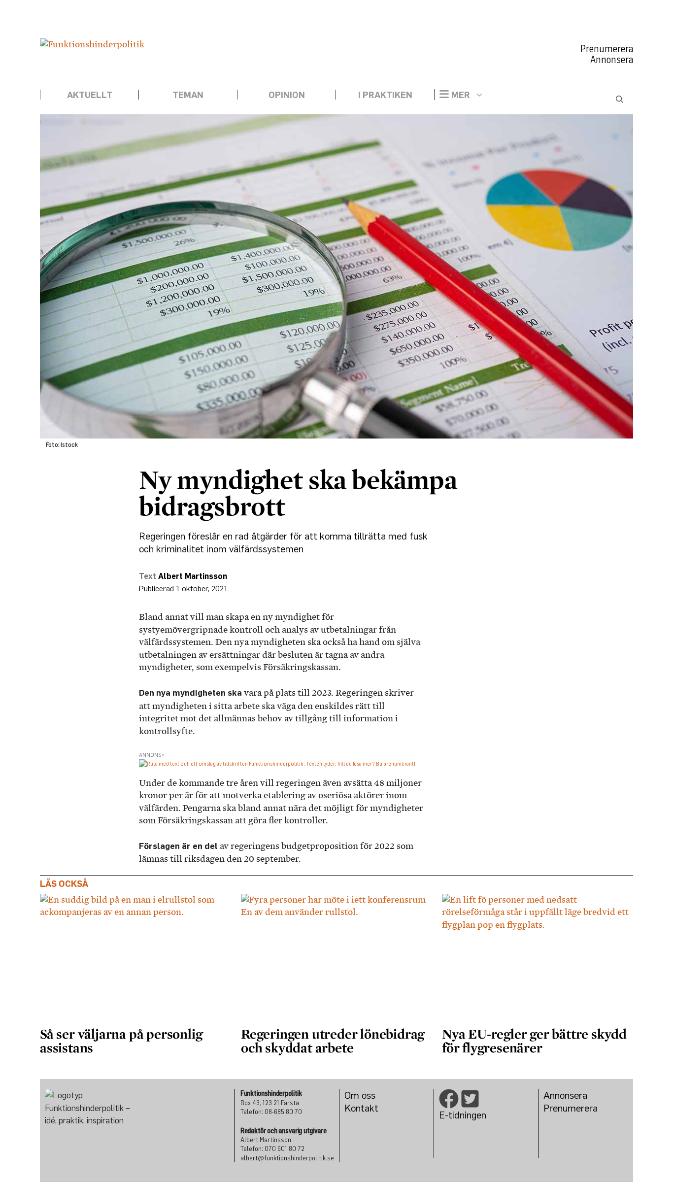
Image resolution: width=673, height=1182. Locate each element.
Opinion (287, 95)
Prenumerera (606, 48)
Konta (357, 1108)
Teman (187, 95)
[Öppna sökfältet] (619, 99)
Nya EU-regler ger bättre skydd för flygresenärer (534, 1040)
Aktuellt (89, 95)
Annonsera (611, 59)
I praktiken (385, 95)
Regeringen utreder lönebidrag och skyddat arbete (332, 1040)
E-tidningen (462, 1115)
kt (374, 1108)
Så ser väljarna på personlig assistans (121, 1040)
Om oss (359, 1095)
